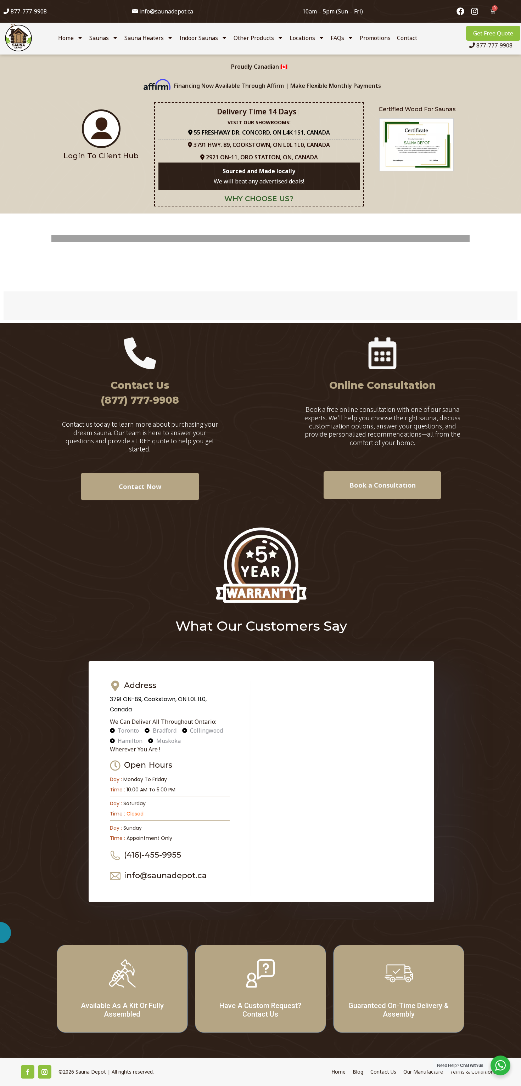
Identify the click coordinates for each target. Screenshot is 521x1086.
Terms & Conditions (473, 1071)
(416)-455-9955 (152, 855)
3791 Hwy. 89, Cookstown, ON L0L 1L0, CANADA (262, 145)
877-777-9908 (28, 11)
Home (66, 38)
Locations (302, 38)
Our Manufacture (423, 1071)
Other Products (254, 38)
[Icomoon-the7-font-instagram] (44, 1072)
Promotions (375, 38)
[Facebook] (460, 11)
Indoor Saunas (198, 38)
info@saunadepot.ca (166, 11)
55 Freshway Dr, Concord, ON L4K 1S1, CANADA (261, 132)
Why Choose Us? (258, 198)
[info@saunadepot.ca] (115, 876)
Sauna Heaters (144, 38)
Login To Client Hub (101, 155)
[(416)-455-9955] (115, 855)
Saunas (99, 38)
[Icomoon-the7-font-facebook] (27, 1072)
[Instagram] (474, 11)
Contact (407, 38)
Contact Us (140, 385)
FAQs (337, 38)
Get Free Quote (493, 33)
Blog (358, 1071)
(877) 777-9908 (140, 400)
